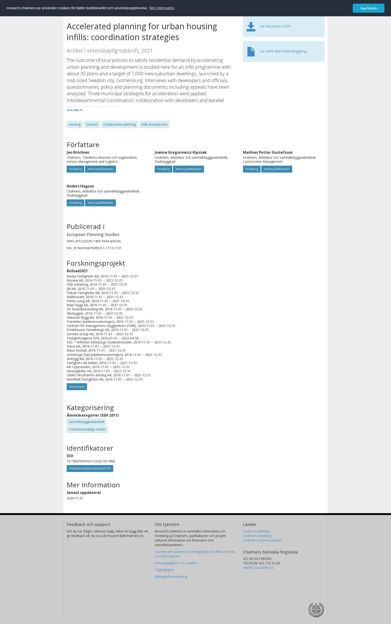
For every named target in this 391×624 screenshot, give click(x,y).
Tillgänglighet (164, 570)
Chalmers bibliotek (256, 531)
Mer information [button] (162, 8)
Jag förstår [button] (368, 8)
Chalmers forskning (257, 536)
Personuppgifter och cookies (176, 563)
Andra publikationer (100, 169)
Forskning (75, 169)
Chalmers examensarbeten (262, 540)
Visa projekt (76, 386)
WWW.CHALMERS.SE (258, 568)
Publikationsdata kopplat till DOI (90, 468)
